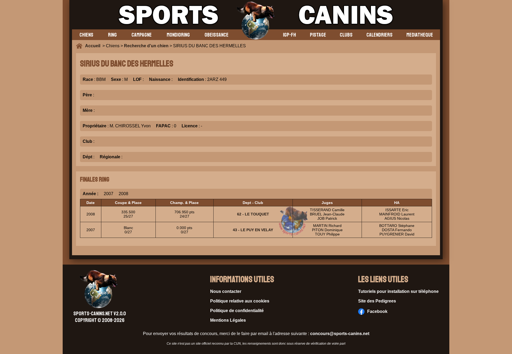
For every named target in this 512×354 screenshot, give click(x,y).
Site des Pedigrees (377, 301)
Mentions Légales (228, 320)
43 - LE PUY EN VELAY (253, 230)
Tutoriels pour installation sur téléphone (398, 291)
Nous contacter (225, 291)
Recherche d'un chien (146, 46)
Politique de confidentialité (237, 310)
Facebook (377, 311)
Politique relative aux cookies (239, 301)
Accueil (93, 46)
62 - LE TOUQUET (253, 214)
